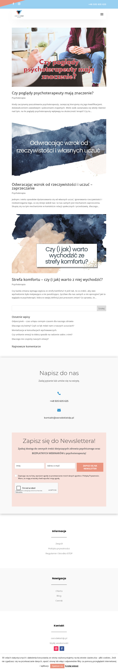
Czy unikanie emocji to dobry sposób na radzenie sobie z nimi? (42, 334)
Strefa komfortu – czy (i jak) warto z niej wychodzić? (57, 279)
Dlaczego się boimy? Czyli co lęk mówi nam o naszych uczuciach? (43, 325)
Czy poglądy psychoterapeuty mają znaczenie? (53, 92)
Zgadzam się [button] (57, 666)
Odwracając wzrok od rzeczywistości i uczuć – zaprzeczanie (52, 186)
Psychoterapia (18, 97)
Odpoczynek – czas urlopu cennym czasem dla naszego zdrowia (42, 321)
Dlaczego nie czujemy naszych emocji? (30, 339)
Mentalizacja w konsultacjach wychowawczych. (34, 330)
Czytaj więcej (71, 666)
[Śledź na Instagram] (19, 3)
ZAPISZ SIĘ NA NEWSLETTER (90, 467)
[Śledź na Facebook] (13, 3)
